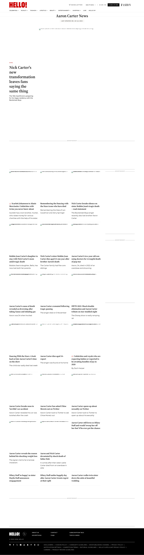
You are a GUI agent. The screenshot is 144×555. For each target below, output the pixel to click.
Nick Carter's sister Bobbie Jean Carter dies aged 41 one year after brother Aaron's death (54, 259)
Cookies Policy (61, 545)
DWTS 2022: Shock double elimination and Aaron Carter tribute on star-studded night (84, 309)
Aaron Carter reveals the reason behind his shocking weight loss (23, 455)
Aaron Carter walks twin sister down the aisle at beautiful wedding (85, 478)
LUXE (84, 10)
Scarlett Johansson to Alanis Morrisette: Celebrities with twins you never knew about (22, 206)
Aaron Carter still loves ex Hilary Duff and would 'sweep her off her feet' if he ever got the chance (86, 425)
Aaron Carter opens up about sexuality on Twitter (84, 407)
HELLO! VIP (92, 10)
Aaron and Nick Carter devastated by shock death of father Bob (53, 456)
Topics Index (75, 535)
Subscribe (113, 5)
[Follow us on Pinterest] (31, 545)
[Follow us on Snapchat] (28, 545)
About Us (35, 532)
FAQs (53, 535)
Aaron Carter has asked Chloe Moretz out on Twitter (53, 407)
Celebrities (13, 10)
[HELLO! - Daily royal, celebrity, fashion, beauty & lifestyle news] (126, 5)
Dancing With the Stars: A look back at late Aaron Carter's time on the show (23, 359)
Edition (90, 5)
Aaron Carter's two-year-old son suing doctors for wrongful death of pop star (86, 259)
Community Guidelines (78, 545)
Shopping (76, 10)
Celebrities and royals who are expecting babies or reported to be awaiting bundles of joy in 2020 (86, 360)
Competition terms (70, 547)
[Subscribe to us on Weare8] (35, 545)
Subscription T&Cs (76, 532)
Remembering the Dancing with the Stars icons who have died (54, 205)
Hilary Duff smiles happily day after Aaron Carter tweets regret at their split (54, 478)
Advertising (37, 535)
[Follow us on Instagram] (10, 545)
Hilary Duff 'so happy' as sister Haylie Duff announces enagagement (22, 478)
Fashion (33, 10)
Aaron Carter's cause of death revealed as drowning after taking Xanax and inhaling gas (22, 309)
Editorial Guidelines (88, 547)
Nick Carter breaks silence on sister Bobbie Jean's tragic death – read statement (85, 206)
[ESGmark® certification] (23, 534)
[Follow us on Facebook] (13, 545)
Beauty (52, 10)
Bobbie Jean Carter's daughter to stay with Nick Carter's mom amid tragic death (23, 259)
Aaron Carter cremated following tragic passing (54, 307)
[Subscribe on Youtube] (24, 545)
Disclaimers (48, 545)
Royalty (23, 10)
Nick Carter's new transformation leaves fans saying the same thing (22, 79)
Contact (54, 532)
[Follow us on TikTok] (20, 545)
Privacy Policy (117, 545)
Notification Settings (52, 547)
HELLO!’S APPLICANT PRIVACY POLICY (112, 547)
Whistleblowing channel (99, 545)
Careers (47, 549)
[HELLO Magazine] (18, 5)
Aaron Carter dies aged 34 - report (52, 357)
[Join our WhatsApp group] (38, 545)
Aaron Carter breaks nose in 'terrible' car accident (21, 407)
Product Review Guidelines (63, 549)
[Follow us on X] (17, 545)
